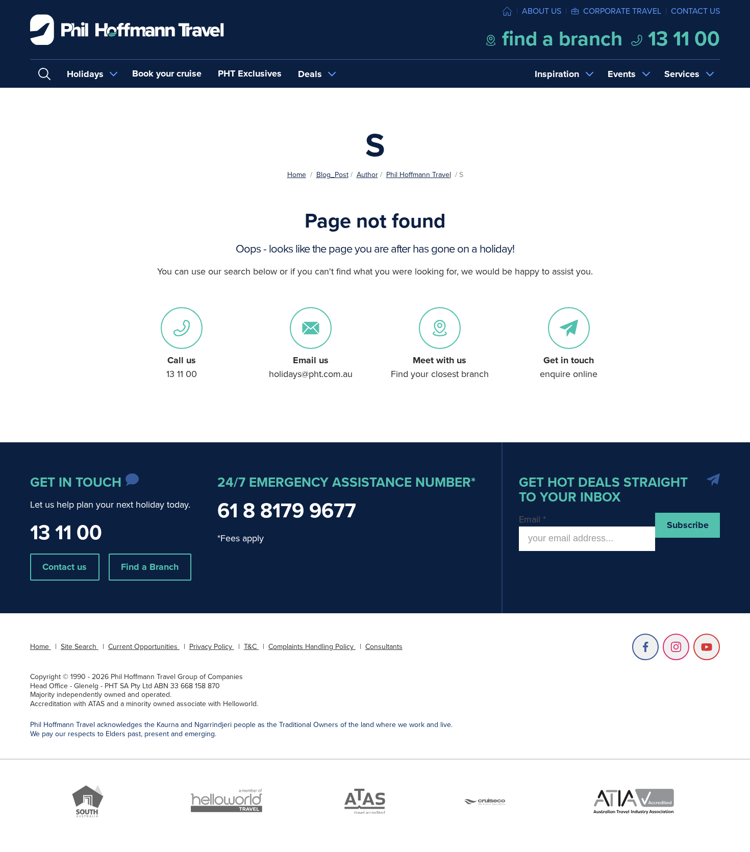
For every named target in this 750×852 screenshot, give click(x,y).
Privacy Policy (211, 646)
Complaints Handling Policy (312, 646)
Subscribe (688, 525)
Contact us (695, 11)
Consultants (384, 646)
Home (296, 174)
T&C (251, 646)
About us (541, 11)
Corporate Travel (622, 11)
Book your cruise (167, 73)
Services (681, 74)
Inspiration (557, 74)
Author (367, 174)
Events (622, 74)
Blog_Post (332, 174)
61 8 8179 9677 (286, 510)
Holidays (85, 74)
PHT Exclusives (250, 73)
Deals (310, 74)
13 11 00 (681, 38)
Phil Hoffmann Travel (418, 174)
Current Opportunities (144, 646)
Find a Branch (150, 566)
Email (532, 519)
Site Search (79, 646)
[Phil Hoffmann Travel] (127, 29)
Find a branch (559, 38)
